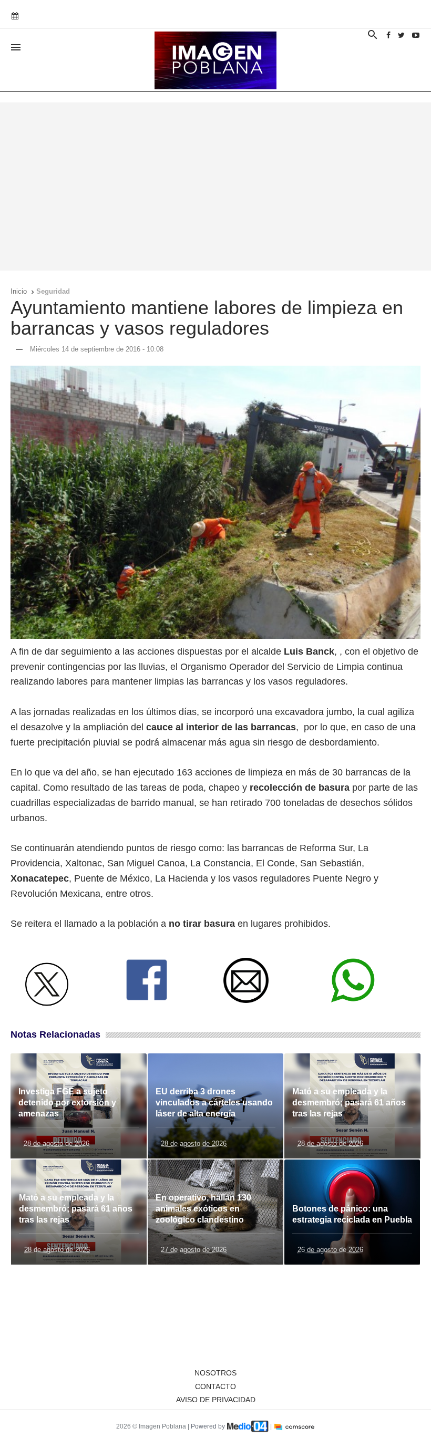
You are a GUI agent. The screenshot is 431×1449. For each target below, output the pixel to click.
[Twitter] (401, 35)
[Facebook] (388, 35)
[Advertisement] (215, 186)
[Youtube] (415, 35)
